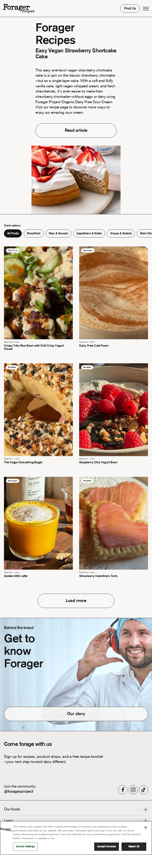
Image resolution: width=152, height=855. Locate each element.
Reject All (133, 846)
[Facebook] (122, 789)
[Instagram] (133, 789)
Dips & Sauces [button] (58, 233)
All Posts (13, 233)
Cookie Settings (25, 846)
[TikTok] (143, 789)
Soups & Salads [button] (121, 233)
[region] (76, 838)
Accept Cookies (106, 846)
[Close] (145, 827)
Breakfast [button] (33, 233)
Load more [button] (76, 601)
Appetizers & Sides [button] (89, 233)
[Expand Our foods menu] (145, 810)
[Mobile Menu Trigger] (146, 8)
